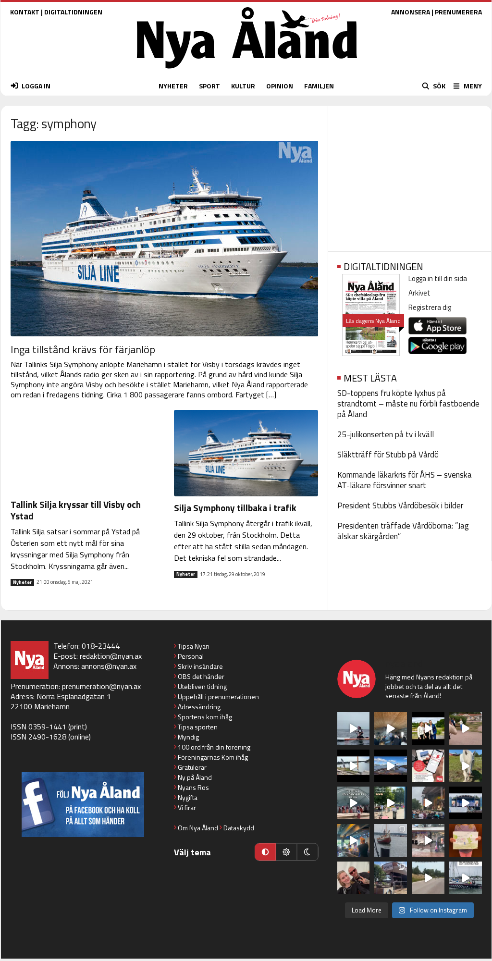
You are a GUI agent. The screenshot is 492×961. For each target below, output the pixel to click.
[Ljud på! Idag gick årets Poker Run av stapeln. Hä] (465, 878)
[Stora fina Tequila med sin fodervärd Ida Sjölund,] (465, 766)
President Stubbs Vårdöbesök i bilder (400, 505)
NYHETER (173, 86)
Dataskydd (238, 828)
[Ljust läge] (286, 852)
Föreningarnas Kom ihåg (213, 757)
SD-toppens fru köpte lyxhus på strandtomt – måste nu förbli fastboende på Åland (408, 403)
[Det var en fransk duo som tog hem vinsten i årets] (353, 766)
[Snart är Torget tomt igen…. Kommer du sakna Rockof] (390, 803)
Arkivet (419, 292)
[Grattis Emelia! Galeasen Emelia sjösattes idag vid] (390, 840)
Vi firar (187, 807)
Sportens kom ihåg (205, 717)
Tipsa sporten (198, 727)
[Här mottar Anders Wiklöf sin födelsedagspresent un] (353, 840)
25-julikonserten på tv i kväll (385, 434)
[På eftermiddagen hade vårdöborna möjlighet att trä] (428, 728)
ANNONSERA (410, 12)
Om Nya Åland (198, 828)
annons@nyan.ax (108, 666)
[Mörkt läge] (307, 852)
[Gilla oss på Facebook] (83, 804)
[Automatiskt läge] (265, 852)
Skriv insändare (200, 666)
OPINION (279, 86)
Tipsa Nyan (193, 646)
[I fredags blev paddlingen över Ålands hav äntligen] (353, 728)
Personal (191, 656)
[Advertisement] (409, 175)
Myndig (188, 737)
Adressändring (199, 707)
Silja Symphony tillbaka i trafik (235, 508)
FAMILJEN (319, 86)
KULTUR (243, 86)
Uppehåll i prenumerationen (218, 696)
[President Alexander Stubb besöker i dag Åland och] (465, 728)
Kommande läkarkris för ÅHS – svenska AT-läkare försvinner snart (404, 480)
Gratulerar (192, 767)
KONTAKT (24, 12)
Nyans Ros (193, 787)
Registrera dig (429, 307)
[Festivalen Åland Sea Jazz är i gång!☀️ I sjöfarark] (390, 728)
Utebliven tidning (202, 686)
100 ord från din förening (214, 747)
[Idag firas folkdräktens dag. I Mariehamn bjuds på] (353, 803)
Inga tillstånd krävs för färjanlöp (83, 349)
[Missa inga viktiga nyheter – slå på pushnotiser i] (428, 766)
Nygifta (187, 797)
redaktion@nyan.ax (111, 656)
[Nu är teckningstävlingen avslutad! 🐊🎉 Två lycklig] (465, 840)
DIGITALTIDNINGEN (73, 12)
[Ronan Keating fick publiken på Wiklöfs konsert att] (428, 803)
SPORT (209, 86)
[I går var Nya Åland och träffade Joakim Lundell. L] (353, 878)
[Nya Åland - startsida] (246, 71)
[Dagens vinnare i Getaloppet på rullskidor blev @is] (428, 878)
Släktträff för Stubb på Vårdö (388, 454)
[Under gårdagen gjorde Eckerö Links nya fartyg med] (390, 766)
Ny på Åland (195, 777)
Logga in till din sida (437, 278)
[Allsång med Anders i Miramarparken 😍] (465, 803)
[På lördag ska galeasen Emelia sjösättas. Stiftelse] (390, 878)
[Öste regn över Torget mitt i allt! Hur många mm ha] (428, 840)
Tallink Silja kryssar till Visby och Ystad (76, 510)
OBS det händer (201, 676)
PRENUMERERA (458, 12)
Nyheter (22, 582)
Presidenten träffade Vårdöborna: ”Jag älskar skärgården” (403, 530)
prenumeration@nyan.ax (101, 686)
